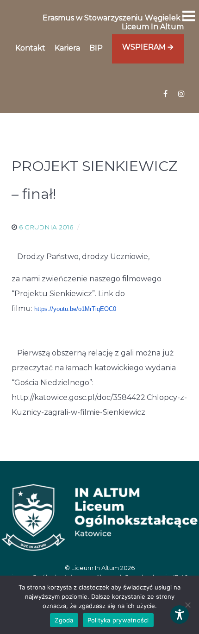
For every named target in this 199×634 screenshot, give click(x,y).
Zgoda (64, 620)
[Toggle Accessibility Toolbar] (179, 614)
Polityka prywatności (118, 620)
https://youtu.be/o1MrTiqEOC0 (75, 308)
